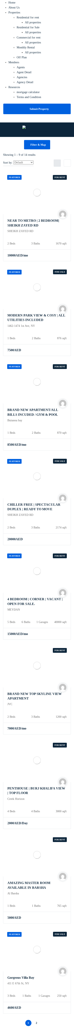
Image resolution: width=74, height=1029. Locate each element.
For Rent (59, 177)
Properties (14, 12)
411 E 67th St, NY (18, 983)
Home (11, 2)
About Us (14, 7)
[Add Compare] (63, 255)
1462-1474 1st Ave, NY (21, 325)
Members (13, 62)
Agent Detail (24, 72)
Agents (21, 67)
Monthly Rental (26, 47)
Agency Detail (25, 82)
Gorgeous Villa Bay (20, 977)
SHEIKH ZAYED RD (20, 231)
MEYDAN (13, 609)
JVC (9, 704)
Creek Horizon (15, 798)
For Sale (60, 272)
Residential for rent (28, 17)
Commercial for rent (28, 37)
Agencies (22, 77)
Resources (14, 87)
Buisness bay (14, 420)
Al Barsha (13, 893)
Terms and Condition (29, 97)
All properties (33, 22)
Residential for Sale (28, 27)
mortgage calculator (28, 92)
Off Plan (22, 57)
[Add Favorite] (55, 255)
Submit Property (39, 108)
